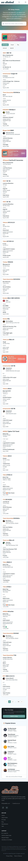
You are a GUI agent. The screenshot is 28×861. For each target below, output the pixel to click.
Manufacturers (5, 824)
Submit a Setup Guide (6, 835)
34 (18, 701)
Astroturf (5, 48)
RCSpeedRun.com (6, 803)
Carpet (12, 44)
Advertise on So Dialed (7, 839)
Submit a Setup (14, 716)
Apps (3, 826)
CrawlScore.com (16, 803)
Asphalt (12, 48)
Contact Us (5, 833)
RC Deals (4, 819)
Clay (18, 44)
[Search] (19, 2)
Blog (3, 821)
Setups (3, 815)
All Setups (5, 44)
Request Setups (5, 837)
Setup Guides (5, 817)
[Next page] (21, 701)
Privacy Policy (9, 856)
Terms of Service (18, 856)
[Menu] (25, 2)
